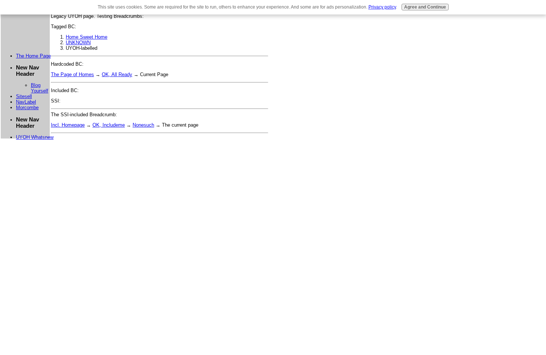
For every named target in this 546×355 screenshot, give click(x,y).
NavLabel (26, 102)
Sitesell (24, 96)
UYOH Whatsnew (34, 137)
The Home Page (33, 56)
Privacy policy (382, 7)
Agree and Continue (425, 7)
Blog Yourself (39, 88)
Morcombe (27, 107)
